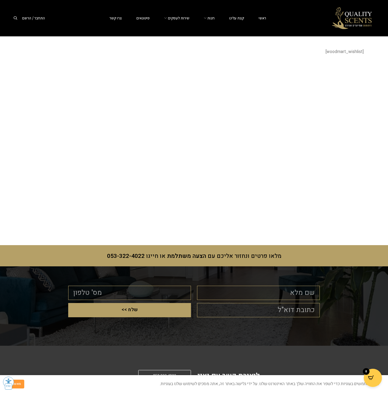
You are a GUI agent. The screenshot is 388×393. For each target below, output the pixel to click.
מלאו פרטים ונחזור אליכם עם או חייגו (194, 256)
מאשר (16, 384)
